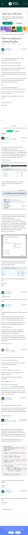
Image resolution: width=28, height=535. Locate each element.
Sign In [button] (9, 131)
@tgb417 (22, 439)
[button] (26, 12)
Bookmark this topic (7, 509)
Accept (11, 532)
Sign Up (7, 23)
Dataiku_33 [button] (8, 49)
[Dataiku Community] (14, 3)
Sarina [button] (7, 137)
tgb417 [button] (7, 349)
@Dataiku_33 (5, 142)
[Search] (24, 3)
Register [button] (18, 131)
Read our (19, 529)
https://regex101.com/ (6, 386)
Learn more (19, 23)
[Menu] (2, 3)
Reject (17, 532)
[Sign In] (26, 3)
